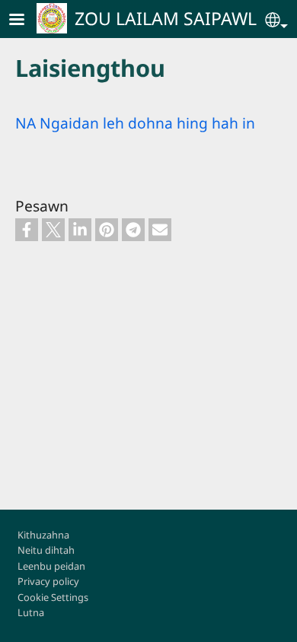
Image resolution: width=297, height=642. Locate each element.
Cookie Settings (53, 597)
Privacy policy (48, 581)
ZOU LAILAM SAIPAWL (166, 18)
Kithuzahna (43, 535)
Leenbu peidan (51, 566)
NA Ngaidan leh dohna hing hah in (135, 123)
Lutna (31, 612)
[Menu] (26, 21)
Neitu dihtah (46, 550)
